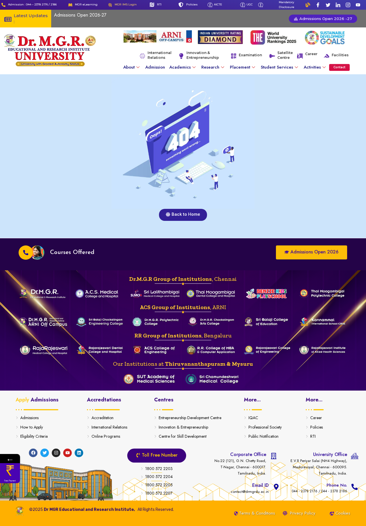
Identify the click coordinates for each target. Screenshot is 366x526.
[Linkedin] (79, 453)
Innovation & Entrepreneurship (202, 55)
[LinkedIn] (338, 5)
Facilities (340, 55)
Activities (312, 67)
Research (210, 67)
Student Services (277, 67)
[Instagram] (348, 5)
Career (311, 54)
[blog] (308, 5)
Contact (339, 67)
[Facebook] (318, 5)
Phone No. (337, 485)
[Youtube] (358, 5)
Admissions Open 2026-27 (80, 15)
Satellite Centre (285, 55)
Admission (155, 67)
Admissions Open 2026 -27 (325, 18)
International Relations (160, 55)
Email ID (260, 485)
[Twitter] (328, 5)
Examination (250, 55)
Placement (240, 67)
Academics (180, 67)
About (129, 67)
